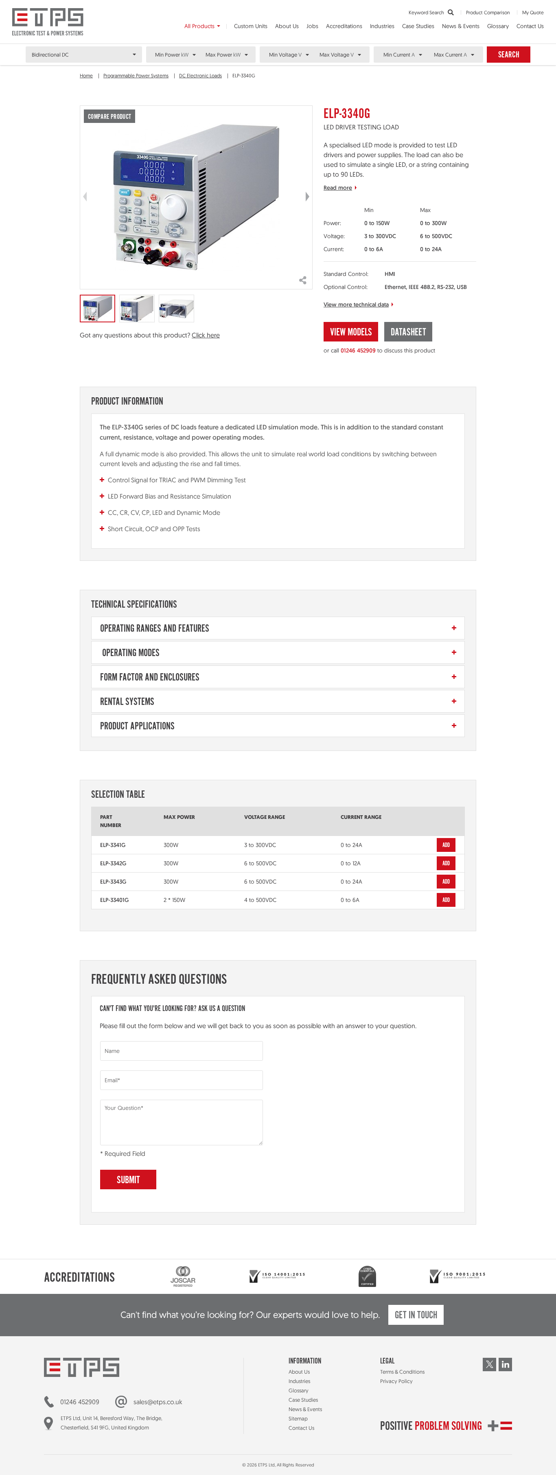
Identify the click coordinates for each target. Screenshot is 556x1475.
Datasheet (408, 332)
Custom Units (250, 26)
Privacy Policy (396, 1381)
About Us (287, 26)
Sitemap (298, 1418)
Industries (382, 26)
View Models (351, 332)
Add (446, 845)
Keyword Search (427, 12)
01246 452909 (358, 350)
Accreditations (344, 26)
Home (86, 75)
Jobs (312, 26)
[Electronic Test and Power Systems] (47, 22)
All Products (199, 26)
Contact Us (530, 26)
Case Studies (418, 26)
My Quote (533, 12)
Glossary (498, 26)
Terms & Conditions (402, 1371)
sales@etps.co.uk (158, 1402)
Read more (338, 187)
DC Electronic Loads (200, 75)
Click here (206, 335)
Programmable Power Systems (136, 75)
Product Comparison (488, 12)
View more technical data (356, 304)
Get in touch (416, 1315)
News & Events (460, 26)
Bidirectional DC (50, 54)
